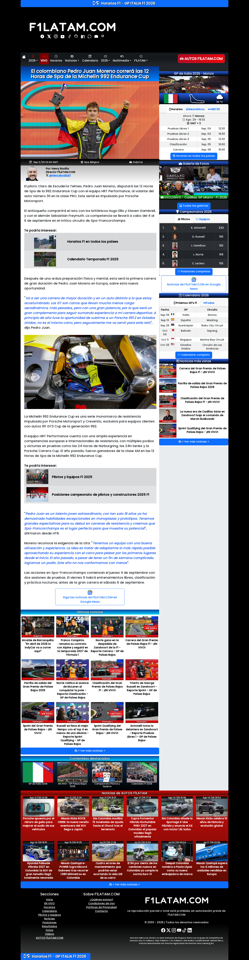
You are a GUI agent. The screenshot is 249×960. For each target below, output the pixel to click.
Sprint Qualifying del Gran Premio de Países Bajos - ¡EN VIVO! (107, 729)
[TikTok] (69, 37)
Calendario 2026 (196, 297)
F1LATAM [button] (139, 60)
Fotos (49, 930)
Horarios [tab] (177, 109)
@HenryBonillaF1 (60, 175)
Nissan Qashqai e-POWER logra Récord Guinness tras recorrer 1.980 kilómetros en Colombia (73, 870)
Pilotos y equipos (49, 915)
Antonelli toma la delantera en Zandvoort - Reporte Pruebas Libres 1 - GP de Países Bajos (142, 733)
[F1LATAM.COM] (176, 900)
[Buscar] (103, 37)
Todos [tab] (210, 305)
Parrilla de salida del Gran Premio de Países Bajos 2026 (38, 686)
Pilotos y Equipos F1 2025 (72, 477)
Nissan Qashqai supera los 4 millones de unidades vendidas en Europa (211, 868)
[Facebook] (42, 37)
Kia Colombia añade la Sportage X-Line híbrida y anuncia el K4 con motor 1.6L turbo (177, 824)
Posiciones (49, 922)
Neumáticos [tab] (196, 109)
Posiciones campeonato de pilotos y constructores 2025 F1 (100, 494)
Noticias (49, 919)
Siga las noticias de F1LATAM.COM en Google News (90, 599)
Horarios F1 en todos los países (92, 241)
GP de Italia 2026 (38, 783)
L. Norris (198, 256)
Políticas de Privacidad (101, 907)
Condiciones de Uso (101, 903)
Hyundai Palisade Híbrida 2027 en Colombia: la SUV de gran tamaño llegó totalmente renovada (38, 870)
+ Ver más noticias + (91, 750)
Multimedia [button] (121, 60)
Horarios (56, 60)
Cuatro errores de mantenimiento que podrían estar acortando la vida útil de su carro (107, 870)
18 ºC (219, 102)
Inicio (49, 899)
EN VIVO (49, 903)
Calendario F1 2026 (141, 783)
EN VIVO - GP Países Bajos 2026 (72, 785)
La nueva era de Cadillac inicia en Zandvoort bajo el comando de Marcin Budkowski (202, 416)
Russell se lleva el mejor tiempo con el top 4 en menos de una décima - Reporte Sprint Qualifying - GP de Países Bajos (73, 735)
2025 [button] (104, 60)
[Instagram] (56, 37)
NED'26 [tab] (215, 109)
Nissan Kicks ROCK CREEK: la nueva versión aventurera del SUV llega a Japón (73, 824)
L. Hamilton (198, 247)
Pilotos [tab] (185, 221)
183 (221, 238)
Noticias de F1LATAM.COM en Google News (194, 288)
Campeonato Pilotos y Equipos (107, 785)
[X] (49, 37)
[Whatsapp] (90, 37)
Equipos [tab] (204, 221)
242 (221, 229)
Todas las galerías (195, 207)
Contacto (101, 911)
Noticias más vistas (195, 363)
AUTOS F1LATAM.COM (49, 938)
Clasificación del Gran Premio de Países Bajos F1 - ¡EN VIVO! (107, 686)
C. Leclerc (198, 265)
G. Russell (198, 238)
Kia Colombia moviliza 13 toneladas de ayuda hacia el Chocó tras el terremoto (108, 824)
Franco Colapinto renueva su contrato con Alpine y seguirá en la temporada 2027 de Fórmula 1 (72, 647)
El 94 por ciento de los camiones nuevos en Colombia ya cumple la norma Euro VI (142, 868)
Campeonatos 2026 (196, 213)
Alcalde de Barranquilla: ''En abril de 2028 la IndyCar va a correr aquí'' (38, 645)
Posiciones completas (195, 273)
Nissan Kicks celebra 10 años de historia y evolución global (212, 822)
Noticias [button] (71, 60)
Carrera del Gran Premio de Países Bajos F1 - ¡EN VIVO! (141, 643)
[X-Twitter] (168, 930)
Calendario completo (195, 356)
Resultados (49, 926)
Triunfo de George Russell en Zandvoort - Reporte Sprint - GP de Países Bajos (142, 688)
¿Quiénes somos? (101, 899)
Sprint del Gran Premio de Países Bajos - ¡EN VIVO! (38, 729)
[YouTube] (63, 37)
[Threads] (76, 37)
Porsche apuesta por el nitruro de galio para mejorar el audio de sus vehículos (38, 824)
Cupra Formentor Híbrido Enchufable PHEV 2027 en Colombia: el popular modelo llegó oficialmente (142, 827)
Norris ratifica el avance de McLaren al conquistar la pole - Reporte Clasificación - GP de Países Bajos (73, 690)
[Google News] (96, 37)
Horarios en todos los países (195, 156)
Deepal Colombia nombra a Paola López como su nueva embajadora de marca (177, 868)
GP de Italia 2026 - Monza (194, 73)
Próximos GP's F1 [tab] (186, 305)
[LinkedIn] (83, 37)
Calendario (90, 60)
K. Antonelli (198, 229)
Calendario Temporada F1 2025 (92, 259)
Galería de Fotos (195, 163)
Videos (49, 934)
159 (221, 256)
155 (221, 265)
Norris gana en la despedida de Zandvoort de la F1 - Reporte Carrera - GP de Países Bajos (107, 647)
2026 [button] (32, 60)
